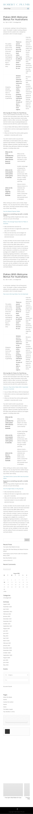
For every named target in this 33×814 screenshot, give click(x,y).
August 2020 (6, 657)
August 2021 (6, 628)
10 (4, 582)
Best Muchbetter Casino (9, 558)
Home (4, 707)
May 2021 (5, 636)
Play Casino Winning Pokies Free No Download (15, 294)
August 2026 (6, 604)
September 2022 (7, 611)
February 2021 (7, 643)
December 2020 (7, 648)
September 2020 (7, 655)
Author (5, 699)
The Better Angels (8, 709)
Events (5, 704)
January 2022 (6, 616)
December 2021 (7, 619)
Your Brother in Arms (9, 711)
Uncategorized (7, 598)
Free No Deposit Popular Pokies (11, 211)
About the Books (7, 697)
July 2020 (5, 660)
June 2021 (6, 633)
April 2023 (6, 609)
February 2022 (7, 614)
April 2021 (6, 638)
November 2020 (7, 650)
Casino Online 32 (7, 560)
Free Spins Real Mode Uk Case (11, 547)
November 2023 (7, 606)
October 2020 (6, 652)
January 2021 (6, 645)
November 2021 (7, 621)
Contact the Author (8, 702)
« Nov (4, 591)
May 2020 (5, 665)
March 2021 (6, 640)
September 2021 (7, 626)
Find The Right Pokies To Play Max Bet (13, 488)
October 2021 (6, 623)
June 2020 (6, 662)
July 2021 (5, 631)
